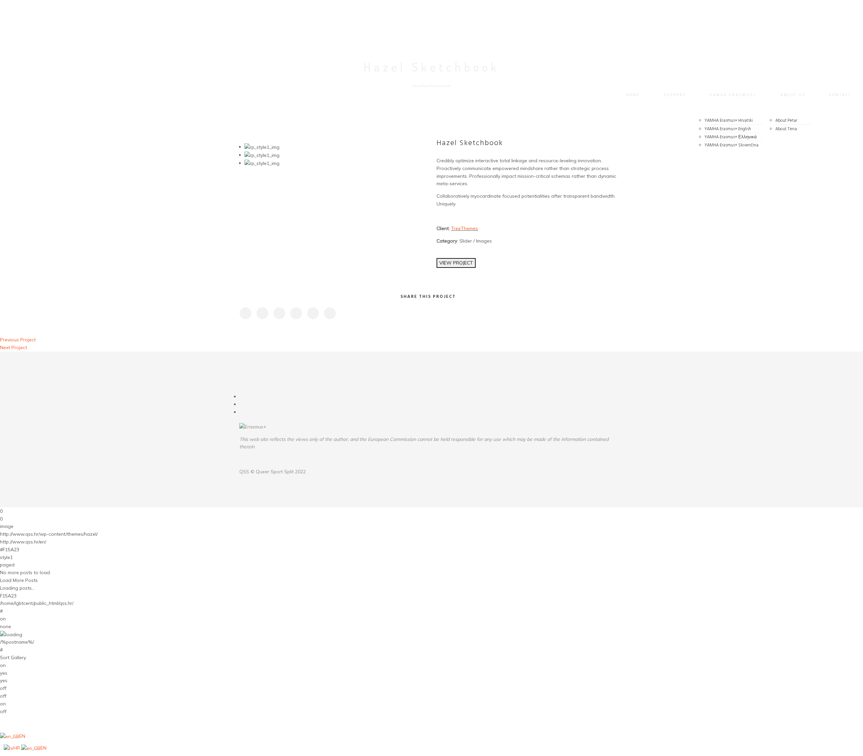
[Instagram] (241, 404)
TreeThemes (464, 228)
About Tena (786, 129)
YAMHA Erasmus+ (733, 95)
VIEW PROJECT (456, 263)
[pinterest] (296, 313)
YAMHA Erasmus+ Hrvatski (729, 120)
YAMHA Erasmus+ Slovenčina (731, 145)
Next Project (13, 347)
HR (17, 748)
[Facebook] (241, 396)
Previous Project (18, 340)
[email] (329, 313)
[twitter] (262, 313)
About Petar (786, 120)
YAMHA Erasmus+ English (728, 129)
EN (22, 736)
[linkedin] (279, 313)
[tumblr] (313, 313)
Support (674, 95)
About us (793, 95)
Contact (840, 95)
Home (633, 95)
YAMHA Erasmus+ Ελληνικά (731, 137)
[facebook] (245, 313)
